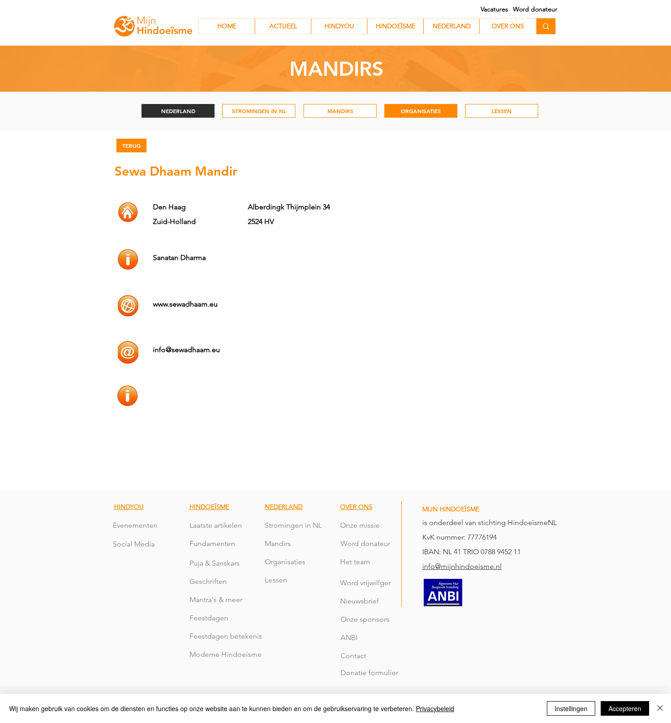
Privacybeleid (435, 708)
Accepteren (624, 708)
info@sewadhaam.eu (186, 349)
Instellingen (571, 708)
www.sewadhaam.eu (185, 304)
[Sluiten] (660, 708)
